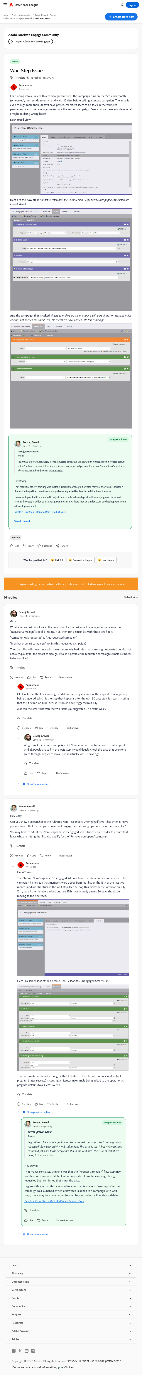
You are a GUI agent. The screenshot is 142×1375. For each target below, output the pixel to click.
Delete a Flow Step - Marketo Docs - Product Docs (39, 511)
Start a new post (95, 583)
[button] (121, 16)
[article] (70, 645)
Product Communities (21, 15)
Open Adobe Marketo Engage (33, 41)
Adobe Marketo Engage (45, 15)
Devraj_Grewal (27, 612)
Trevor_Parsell (31, 442)
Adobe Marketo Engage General (17, 18)
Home (5, 15)
